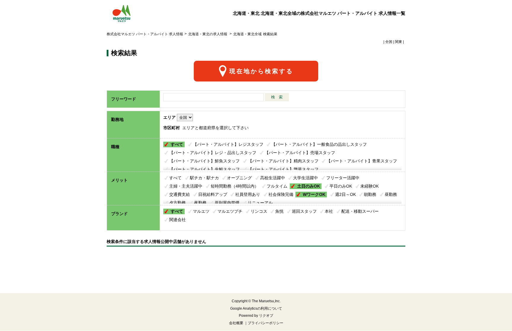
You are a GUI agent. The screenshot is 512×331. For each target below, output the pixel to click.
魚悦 (279, 211)
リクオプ (266, 316)
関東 (398, 42)
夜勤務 (200, 202)
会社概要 (236, 323)
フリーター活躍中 (342, 177)
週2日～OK (345, 194)
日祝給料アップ (212, 194)
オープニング (239, 177)
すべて (177, 144)
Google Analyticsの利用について (256, 308)
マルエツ (201, 211)
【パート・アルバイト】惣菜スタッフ (283, 169)
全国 (388, 42)
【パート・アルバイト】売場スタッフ (300, 152)
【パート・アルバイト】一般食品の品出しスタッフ (319, 144)
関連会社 (177, 219)
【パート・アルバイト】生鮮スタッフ (204, 169)
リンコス (259, 211)
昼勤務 (391, 194)
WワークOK (314, 194)
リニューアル (260, 202)
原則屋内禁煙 (227, 202)
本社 (329, 211)
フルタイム (277, 186)
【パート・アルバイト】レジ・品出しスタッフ (212, 152)
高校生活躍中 (272, 177)
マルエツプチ (229, 211)
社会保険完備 (280, 194)
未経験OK (369, 186)
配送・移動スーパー (360, 211)
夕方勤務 (177, 202)
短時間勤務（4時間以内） (235, 186)
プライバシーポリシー (265, 323)
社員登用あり (247, 194)
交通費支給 (179, 194)
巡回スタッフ (304, 211)
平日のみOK (340, 186)
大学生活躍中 (305, 177)
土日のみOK (308, 186)
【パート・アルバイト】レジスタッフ (228, 144)
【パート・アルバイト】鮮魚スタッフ (204, 161)
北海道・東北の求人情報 (208, 34)
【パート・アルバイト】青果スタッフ (362, 161)
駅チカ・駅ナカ (204, 177)
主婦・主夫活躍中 (185, 186)
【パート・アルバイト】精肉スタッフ (283, 161)
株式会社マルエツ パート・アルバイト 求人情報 (145, 34)
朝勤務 (370, 194)
